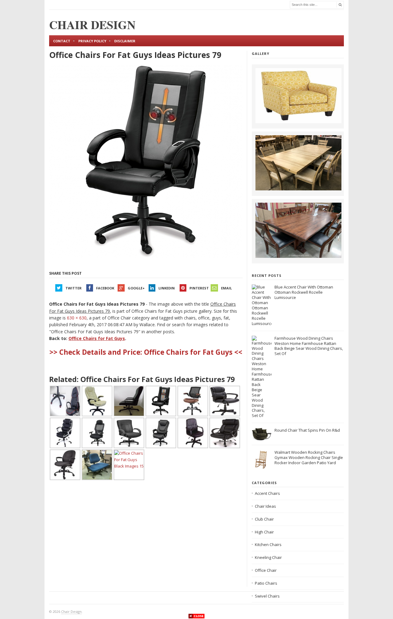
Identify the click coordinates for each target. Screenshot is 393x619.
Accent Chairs (267, 493)
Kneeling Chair (268, 557)
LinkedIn (166, 288)
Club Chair (264, 519)
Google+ (136, 288)
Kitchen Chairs (268, 544)
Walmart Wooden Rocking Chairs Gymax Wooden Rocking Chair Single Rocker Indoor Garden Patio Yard (308, 457)
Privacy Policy (92, 41)
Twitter (73, 288)
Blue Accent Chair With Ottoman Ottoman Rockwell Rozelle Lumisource (303, 292)
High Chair (264, 532)
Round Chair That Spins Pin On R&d (307, 430)
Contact (61, 41)
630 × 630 (77, 318)
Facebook (105, 288)
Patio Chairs (266, 583)
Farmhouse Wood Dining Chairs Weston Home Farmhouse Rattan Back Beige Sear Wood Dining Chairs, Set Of (308, 346)
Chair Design (71, 611)
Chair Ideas (265, 506)
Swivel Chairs (267, 596)
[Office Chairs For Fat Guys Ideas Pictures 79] (146, 162)
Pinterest (199, 288)
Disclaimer (124, 41)
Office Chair (266, 570)
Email (226, 288)
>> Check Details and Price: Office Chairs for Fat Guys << (145, 352)
